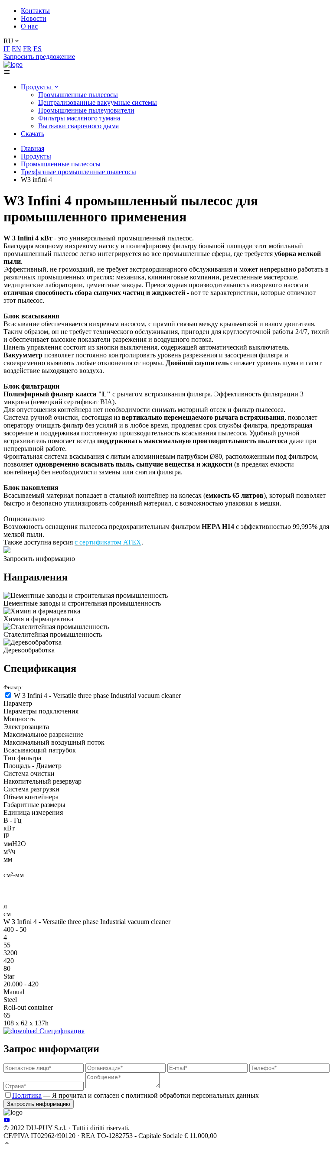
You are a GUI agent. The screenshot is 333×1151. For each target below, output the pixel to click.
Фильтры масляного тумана (79, 118)
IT (6, 48)
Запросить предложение (39, 56)
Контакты (35, 10)
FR (27, 48)
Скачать (32, 133)
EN (16, 48)
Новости (33, 18)
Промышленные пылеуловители (86, 110)
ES (37, 48)
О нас (29, 26)
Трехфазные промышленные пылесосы (78, 171)
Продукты (37, 87)
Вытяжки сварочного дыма (78, 126)
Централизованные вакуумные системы (97, 102)
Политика (27, 1095)
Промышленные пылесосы (78, 94)
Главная (32, 148)
